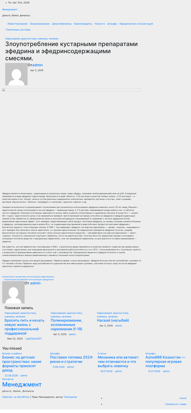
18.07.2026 (106, 371)
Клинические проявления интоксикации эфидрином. (29, 279)
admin (37, 65)
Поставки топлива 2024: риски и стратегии (71, 359)
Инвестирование (17, 23)
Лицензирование (40, 23)
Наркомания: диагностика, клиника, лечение (31, 38)
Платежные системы (18, 29)
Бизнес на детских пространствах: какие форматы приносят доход (21, 363)
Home (183, 398)
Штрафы (112, 23)
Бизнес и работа (12, 353)
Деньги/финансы (62, 23)
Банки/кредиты (83, 23)
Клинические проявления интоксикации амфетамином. (28, 277)
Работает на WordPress (16, 396)
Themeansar (70, 396)
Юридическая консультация (136, 23)
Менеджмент (9, 9)
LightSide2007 (33, 338)
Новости (100, 23)
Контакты (7, 379)
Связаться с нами (175, 404)
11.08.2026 (59, 366)
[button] (180, 26)
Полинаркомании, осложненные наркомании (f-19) (66, 324)
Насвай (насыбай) (113, 320)
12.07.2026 (154, 371)
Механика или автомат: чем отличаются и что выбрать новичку (118, 361)
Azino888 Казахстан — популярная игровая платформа (165, 361)
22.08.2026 (12, 375)
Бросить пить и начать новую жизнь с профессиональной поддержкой (24, 326)
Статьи (102, 353)
